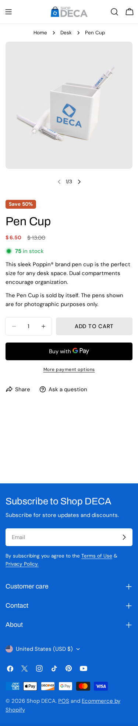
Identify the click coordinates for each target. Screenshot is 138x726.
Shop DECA (41, 701)
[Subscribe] (124, 537)
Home (40, 32)
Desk (66, 32)
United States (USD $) (44, 649)
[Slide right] (79, 182)
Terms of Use (96, 556)
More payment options (69, 369)
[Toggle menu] (8, 11)
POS (63, 701)
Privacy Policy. (22, 564)
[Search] (114, 11)
